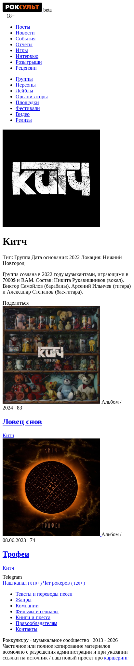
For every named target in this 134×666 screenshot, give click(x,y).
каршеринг (116, 657)
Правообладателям (36, 623)
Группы (24, 79)
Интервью (27, 56)
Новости (25, 32)
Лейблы (24, 90)
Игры (22, 50)
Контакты (26, 629)
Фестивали (28, 108)
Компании (27, 605)
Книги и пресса (33, 617)
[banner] (23, 10)
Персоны (26, 85)
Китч (8, 435)
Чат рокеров (64, 583)
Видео (23, 114)
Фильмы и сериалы (37, 611)
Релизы (24, 120)
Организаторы (32, 96)
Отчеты (24, 44)
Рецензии (26, 68)
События (25, 38)
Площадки (27, 102)
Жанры (24, 600)
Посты (23, 27)
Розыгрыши (29, 62)
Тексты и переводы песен (44, 594)
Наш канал (22, 583)
